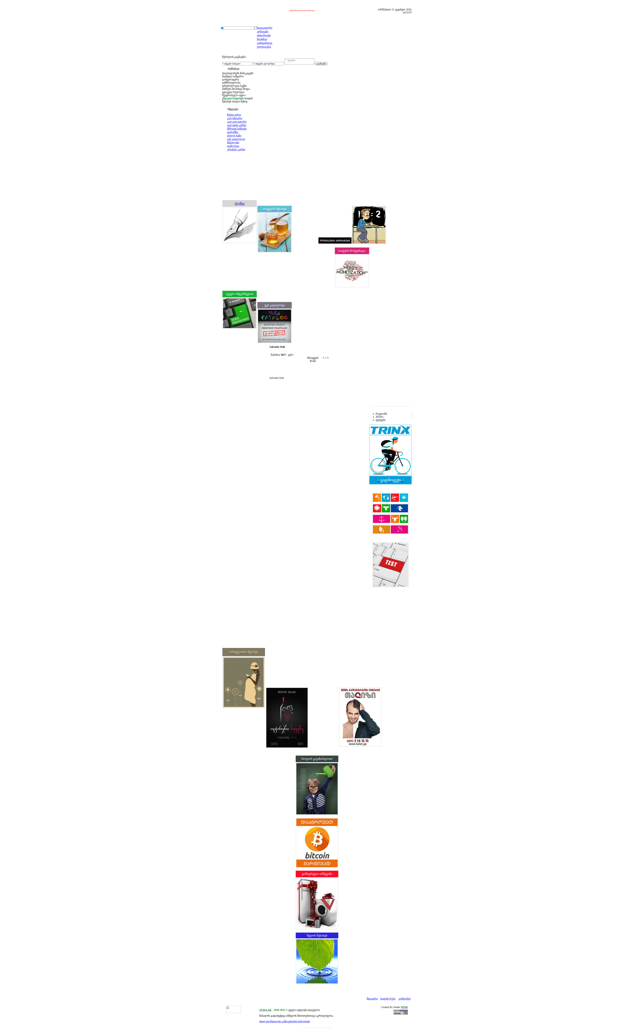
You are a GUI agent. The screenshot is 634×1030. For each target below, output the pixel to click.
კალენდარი (234, 118)
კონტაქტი (404, 998)
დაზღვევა (233, 146)
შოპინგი (262, 39)
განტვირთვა (264, 43)
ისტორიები (264, 35)
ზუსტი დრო (234, 114)
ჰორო (379, 416)
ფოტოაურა (264, 46)
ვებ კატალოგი (236, 139)
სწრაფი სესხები (237, 128)
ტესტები (381, 420)
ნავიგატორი (264, 27)
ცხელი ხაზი (234, 135)
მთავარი (372, 998)
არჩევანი (262, 31)
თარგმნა (232, 132)
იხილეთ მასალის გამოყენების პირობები (284, 1021)
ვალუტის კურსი (236, 125)
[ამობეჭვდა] (270, 351)
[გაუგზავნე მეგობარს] (274, 351)
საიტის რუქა (387, 998)
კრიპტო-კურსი (236, 149)
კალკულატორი (237, 121)
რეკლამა (381, 413)
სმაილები (233, 142)
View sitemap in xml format (317, 1027)
